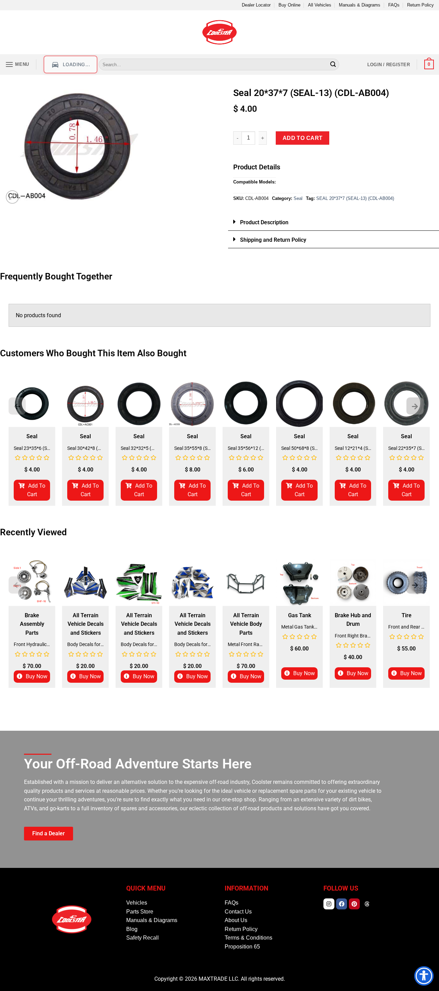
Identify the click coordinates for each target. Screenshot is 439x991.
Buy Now (36, 676)
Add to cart (303, 138)
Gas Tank (299, 615)
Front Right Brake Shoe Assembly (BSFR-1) (353, 635)
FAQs (394, 5)
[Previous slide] (17, 406)
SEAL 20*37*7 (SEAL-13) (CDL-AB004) (355, 198)
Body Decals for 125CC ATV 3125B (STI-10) (139, 644)
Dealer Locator (256, 5)
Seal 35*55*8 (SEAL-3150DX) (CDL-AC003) (192, 448)
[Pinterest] (354, 903)
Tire (407, 615)
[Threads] (366, 903)
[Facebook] (341, 903)
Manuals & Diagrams (359, 5)
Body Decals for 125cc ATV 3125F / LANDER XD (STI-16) (85, 644)
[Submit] (333, 64)
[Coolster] (219, 32)
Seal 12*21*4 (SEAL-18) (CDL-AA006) (353, 448)
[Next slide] (415, 406)
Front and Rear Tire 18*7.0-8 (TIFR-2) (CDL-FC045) (406, 627)
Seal (298, 198)
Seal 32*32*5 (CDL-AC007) (139, 448)
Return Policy (420, 5)
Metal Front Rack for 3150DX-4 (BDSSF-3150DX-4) (246, 644)
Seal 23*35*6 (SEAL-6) (32, 448)
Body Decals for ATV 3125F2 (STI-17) (192, 644)
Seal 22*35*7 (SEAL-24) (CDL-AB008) (406, 448)
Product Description (264, 222)
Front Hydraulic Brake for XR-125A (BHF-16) (32, 644)
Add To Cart (36, 490)
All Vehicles (319, 5)
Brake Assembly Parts (32, 624)
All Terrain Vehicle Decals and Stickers (86, 624)
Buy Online (289, 5)
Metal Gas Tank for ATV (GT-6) (299, 627)
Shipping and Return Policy (273, 240)
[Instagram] (328, 903)
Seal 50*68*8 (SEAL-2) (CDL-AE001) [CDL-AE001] (299, 448)
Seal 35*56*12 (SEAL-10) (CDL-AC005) (246, 448)
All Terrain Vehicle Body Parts (246, 624)
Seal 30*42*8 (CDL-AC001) (85, 448)
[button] (17, 64)
